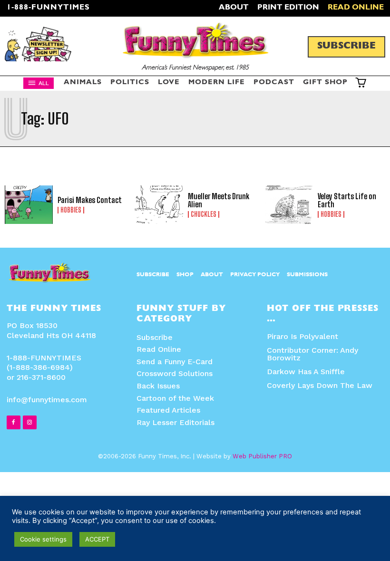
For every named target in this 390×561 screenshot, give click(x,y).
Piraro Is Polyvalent (302, 336)
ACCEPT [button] (97, 539)
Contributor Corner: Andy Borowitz (312, 354)
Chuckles (203, 214)
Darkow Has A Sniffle (306, 371)
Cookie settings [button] (43, 539)
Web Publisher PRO (262, 456)
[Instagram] (30, 422)
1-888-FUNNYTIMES (48, 8)
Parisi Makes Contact (90, 199)
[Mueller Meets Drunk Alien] (159, 204)
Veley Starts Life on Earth (347, 200)
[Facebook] (13, 422)
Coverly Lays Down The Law (319, 385)
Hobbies (70, 210)
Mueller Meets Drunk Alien (218, 200)
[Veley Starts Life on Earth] (289, 204)
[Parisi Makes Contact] (29, 204)
